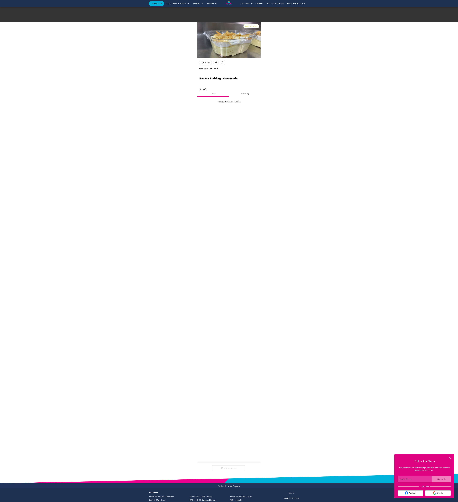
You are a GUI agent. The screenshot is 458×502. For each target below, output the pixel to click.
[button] (178, 3)
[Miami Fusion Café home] (229, 4)
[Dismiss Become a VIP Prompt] (450, 458)
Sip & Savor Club (275, 3)
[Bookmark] (222, 62)
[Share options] (216, 62)
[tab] (213, 94)
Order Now (157, 3)
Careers (259, 3)
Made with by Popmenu (121, 485)
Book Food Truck (296, 3)
